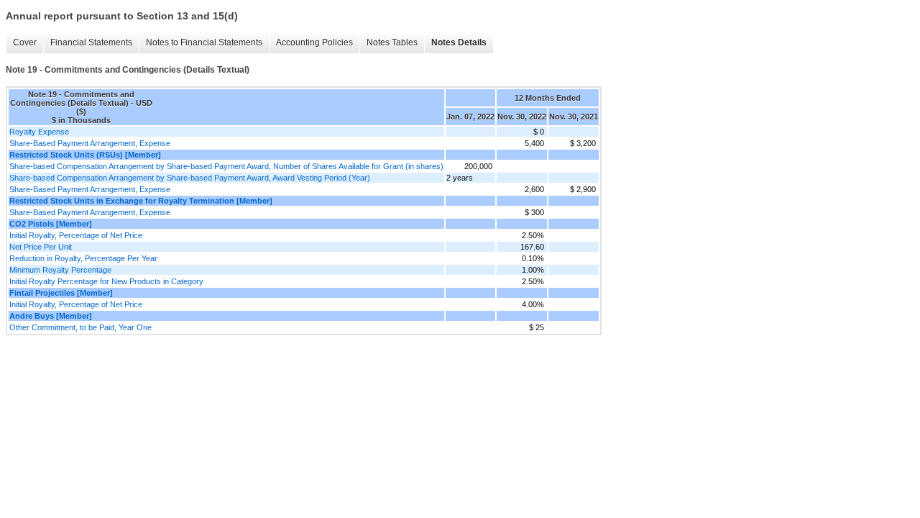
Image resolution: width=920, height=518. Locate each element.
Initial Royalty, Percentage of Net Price (75, 235)
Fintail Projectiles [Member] (61, 292)
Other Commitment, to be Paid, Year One (80, 327)
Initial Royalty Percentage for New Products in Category (106, 281)
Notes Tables (392, 42)
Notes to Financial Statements (204, 42)
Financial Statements (91, 42)
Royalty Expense (39, 131)
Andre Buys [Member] (50, 316)
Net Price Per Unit (40, 246)
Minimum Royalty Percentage (60, 269)
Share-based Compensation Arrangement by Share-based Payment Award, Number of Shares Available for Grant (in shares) (226, 166)
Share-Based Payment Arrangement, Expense (89, 143)
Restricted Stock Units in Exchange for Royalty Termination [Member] (140, 200)
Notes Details (459, 42)
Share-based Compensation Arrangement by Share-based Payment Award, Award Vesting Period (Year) (189, 177)
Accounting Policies (314, 42)
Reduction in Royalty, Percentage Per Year (83, 258)
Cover (25, 42)
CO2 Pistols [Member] (50, 223)
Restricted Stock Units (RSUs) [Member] (85, 154)
